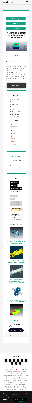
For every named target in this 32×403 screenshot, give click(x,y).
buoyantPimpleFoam (16, 188)
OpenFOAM (13, 196)
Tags (24, 387)
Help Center (22, 389)
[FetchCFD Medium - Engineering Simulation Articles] (9, 360)
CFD (12, 199)
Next (25, 47)
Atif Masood (16, 156)
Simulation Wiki (11, 389)
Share (14, 125)
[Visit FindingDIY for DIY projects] (16, 209)
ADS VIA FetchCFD (16, 219)
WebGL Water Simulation (13, 387)
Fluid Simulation (20, 385)
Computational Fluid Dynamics (15, 203)
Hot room (13, 185)
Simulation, (14, 182)
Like (16, 23)
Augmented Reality (10, 380)
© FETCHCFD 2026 (16, 367)
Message (16, 19)
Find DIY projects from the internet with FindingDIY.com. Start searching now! (16, 215)
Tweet (14, 127)
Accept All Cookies (19, 399)
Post (13, 139)
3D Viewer (22, 378)
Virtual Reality (22, 380)
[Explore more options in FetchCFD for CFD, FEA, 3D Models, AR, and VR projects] (27, 2)
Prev (8, 47)
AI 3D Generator (12, 382)
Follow (16, 28)
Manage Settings (20, 401)
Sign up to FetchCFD (16, 330)
